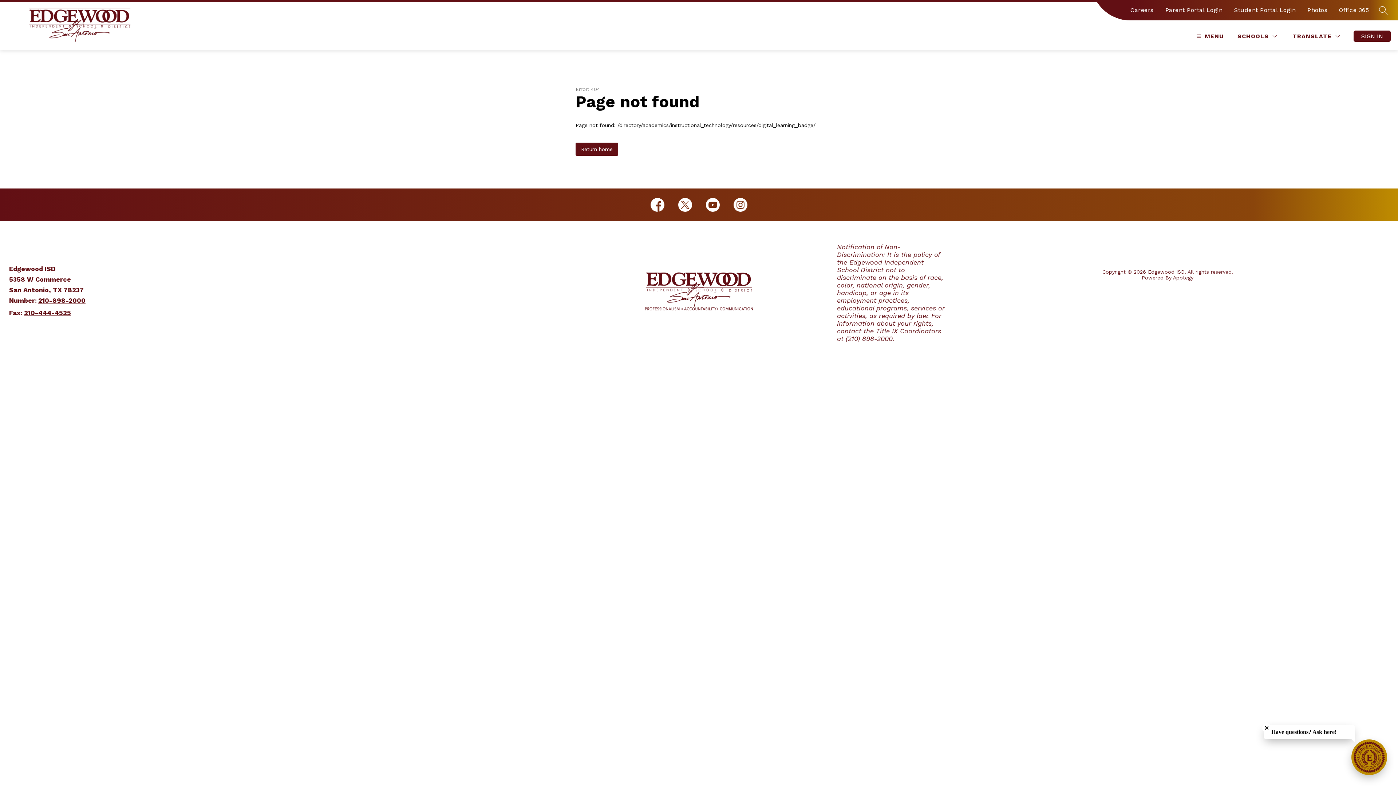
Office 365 (1354, 10)
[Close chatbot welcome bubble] (1266, 728)
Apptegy (1183, 278)
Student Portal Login (1265, 10)
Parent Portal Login (1194, 10)
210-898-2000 (62, 300)
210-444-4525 (47, 313)
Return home (597, 149)
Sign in (1372, 36)
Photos (1317, 10)
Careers (1142, 10)
